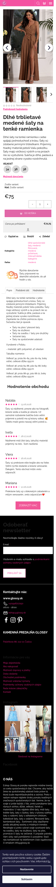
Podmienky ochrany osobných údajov (22, 684)
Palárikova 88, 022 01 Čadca (17, 641)
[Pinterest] (20, 620)
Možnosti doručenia (13, 176)
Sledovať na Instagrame (30, 756)
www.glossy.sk (13, 598)
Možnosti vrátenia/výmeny (16, 681)
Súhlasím (26, 879)
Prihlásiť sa (14, 573)
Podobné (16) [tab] (22, 290)
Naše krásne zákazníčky (15, 688)
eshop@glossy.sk (17, 612)
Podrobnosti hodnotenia (15, 109)
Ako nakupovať (10, 666)
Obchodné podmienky (14, 677)
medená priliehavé (32, 252)
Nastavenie (27, 869)
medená (32, 262)
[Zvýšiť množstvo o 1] (47, 204)
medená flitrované (34, 246)
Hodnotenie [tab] (38, 290)
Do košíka (30, 213)
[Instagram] (13, 620)
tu (49, 861)
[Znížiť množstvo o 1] (32, 204)
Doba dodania (10, 674)
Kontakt (7, 692)
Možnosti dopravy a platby (16, 670)
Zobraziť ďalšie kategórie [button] (35, 257)
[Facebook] (6, 620)
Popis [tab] (9, 290)
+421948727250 (15, 603)
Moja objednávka (11, 663)
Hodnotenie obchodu (28, 386)
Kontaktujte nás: (15, 592)
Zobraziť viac (28, 505)
